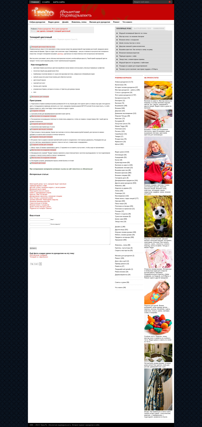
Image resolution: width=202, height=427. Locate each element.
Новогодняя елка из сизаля (39, 191)
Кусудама (118, 121)
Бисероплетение (121, 98)
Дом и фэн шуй (120, 261)
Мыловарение (120, 196)
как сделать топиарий (45, 31)
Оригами (118, 201)
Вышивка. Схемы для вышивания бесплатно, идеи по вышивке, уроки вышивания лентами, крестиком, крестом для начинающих (157, 132)
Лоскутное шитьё (121, 124)
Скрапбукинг (119, 134)
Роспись (118, 131)
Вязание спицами (121, 175)
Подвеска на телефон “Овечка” (41, 208)
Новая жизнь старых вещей (125, 198)
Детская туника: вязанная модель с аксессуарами (47, 187)
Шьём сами (119, 219)
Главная (35, 2)
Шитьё (117, 144)
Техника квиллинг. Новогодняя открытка (44, 199)
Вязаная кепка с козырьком (39, 205)
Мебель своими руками (123, 235)
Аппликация (119, 155)
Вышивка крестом (121, 170)
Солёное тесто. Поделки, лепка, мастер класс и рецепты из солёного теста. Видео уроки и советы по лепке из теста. (157, 339)
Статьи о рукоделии (122, 92)
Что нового (127, 22)
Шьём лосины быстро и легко (40, 206)
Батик (117, 160)
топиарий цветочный (62, 31)
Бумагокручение (121, 162)
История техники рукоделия (125, 87)
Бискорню (118, 100)
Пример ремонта (121, 264)
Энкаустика (119, 221)
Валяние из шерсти (122, 165)
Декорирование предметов (124, 180)
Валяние (118, 103)
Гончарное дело (120, 178)
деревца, (60, 54)
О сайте (46, 2)
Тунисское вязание (121, 216)
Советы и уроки (120, 282)
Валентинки (119, 85)
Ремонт (116, 22)
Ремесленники (120, 272)
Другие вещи (119, 229)
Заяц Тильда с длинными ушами (41, 198)
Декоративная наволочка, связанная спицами (46, 196)
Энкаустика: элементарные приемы (131, 59)
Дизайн (65, 22)
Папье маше (119, 203)
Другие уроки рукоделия (123, 183)
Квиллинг (118, 118)
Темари (117, 136)
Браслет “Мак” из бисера (38, 194)
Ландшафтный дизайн (123, 269)
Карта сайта (59, 2)
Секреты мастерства (122, 250)
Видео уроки (53, 22)
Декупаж (118, 111)
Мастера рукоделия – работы (125, 90)
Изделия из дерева (122, 188)
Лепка (117, 191)
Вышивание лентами (122, 168)
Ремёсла (118, 266)
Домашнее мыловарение (123, 113)
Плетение (118, 129)
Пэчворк (118, 211)
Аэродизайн (119, 157)
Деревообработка (121, 275)
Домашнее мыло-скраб (38, 189)
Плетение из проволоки (123, 209)
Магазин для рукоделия (99, 22)
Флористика (119, 139)
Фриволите (119, 141)
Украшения (119, 240)
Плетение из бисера (122, 206)
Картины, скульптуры (122, 248)
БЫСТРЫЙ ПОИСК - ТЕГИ (142, 28)
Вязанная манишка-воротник (40, 201)
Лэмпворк (118, 193)
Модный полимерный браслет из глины (133, 33)
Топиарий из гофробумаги (39, 257)
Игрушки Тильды (121, 116)
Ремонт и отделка (121, 214)
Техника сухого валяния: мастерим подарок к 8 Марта (138, 69)
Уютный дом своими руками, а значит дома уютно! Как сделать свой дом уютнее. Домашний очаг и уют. (157, 365)
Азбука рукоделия (37, 22)
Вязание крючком (121, 173)
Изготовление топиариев (38, 255)
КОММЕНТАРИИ (158, 28)
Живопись (118, 185)
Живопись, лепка (79, 22)
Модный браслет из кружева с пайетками (134, 62)
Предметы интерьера (122, 237)
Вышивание (119, 106)
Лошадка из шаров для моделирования (133, 66)
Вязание (118, 108)
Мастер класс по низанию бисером (131, 36)
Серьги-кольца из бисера (38, 203)
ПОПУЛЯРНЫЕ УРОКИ (123, 28)
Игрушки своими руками (123, 232)
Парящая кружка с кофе (38, 185)
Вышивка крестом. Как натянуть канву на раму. (136, 49)
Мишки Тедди (120, 126)
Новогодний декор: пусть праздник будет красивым (48, 184)
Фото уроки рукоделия (60, 29)
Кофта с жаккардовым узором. (41, 192)
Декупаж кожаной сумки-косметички (132, 46)
